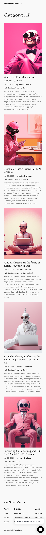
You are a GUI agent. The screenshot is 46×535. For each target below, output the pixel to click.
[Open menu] (41, 3)
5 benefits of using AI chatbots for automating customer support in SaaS (22, 359)
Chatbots (11, 88)
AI (6, 88)
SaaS (31, 273)
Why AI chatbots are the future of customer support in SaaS (22, 264)
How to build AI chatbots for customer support (19, 79)
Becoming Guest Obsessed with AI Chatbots (22, 170)
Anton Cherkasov (25, 84)
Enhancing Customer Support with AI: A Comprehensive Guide (22, 452)
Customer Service (21, 88)
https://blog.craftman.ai (13, 3)
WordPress (18, 530)
